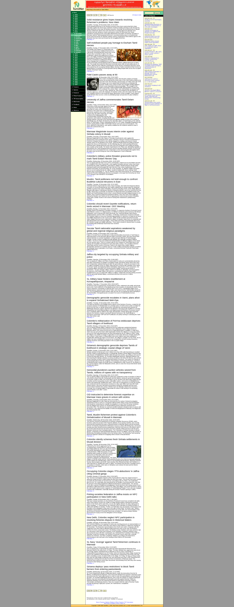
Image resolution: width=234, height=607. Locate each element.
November (79, 35)
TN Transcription (78, 98)
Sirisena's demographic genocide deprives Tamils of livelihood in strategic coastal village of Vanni (112, 346)
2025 (76, 16)
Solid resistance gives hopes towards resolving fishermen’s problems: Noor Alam (109, 20)
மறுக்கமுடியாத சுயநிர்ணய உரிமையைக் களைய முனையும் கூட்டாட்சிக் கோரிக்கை (152, 80)
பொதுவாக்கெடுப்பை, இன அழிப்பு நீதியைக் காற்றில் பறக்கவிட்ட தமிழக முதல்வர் (153, 53)
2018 (76, 28)
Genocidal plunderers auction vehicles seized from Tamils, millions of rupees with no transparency (111, 371)
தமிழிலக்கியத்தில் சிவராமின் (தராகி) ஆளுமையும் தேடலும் (152, 37)
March (77, 49)
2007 (76, 67)
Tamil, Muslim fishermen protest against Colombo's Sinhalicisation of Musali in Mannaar (111, 416)
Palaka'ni (76, 92)
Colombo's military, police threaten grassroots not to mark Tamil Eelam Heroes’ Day (112, 157)
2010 (76, 62)
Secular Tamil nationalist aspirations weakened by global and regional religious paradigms (111, 229)
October (78, 37)
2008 (76, 66)
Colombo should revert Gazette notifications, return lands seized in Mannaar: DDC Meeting (111, 205)
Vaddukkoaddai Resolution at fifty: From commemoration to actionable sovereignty (153, 26)
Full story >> (90, 39)
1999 (76, 81)
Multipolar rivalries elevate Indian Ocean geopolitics (152, 41)
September (79, 38)
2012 (76, 59)
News (75, 12)
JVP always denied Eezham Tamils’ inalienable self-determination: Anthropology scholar (153, 97)
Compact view (137, 15)
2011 (76, 60)
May (77, 45)
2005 (76, 71)
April (77, 47)
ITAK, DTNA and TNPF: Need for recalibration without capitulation (153, 47)
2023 (76, 20)
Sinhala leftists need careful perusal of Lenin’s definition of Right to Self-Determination (153, 104)
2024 (76, 18)
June (77, 43)
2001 (76, 77)
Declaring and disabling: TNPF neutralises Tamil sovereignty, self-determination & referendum (153, 66)
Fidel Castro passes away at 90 (102, 74)
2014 (76, 55)
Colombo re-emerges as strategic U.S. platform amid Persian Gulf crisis (152, 32)
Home (75, 107)
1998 (76, 83)
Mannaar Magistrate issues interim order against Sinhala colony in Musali (110, 132)
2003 (76, 74)
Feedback (76, 104)
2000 (76, 79)
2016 (76, 31)
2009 (76, 64)
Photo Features (78, 95)
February (78, 50)
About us (76, 110)
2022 (76, 21)
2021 (76, 23)
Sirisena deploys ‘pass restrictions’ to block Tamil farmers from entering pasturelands (110, 567)
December (79, 33)
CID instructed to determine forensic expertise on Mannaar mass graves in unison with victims (110, 395)
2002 (76, 76)
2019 (76, 26)
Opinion (75, 90)
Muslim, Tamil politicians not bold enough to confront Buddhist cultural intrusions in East (112, 180)
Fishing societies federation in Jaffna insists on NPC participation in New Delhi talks (112, 495)
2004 (76, 72)
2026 (76, 14)
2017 (76, 30)
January (78, 52)
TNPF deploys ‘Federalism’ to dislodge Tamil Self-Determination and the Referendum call (153, 73)
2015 (76, 54)
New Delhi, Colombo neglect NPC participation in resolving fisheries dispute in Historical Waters (110, 518)
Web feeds (76, 101)
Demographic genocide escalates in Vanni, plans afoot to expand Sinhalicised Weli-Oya (113, 299)
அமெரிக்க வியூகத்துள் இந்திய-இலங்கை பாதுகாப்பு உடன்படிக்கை (153, 90)
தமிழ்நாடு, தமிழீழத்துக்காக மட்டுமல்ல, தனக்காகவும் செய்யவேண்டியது (152, 59)
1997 (76, 84)
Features (76, 87)
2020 (76, 25)
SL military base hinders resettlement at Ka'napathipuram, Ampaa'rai (106, 280)
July (77, 42)
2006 (76, 69)
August (78, 40)
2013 (76, 57)
